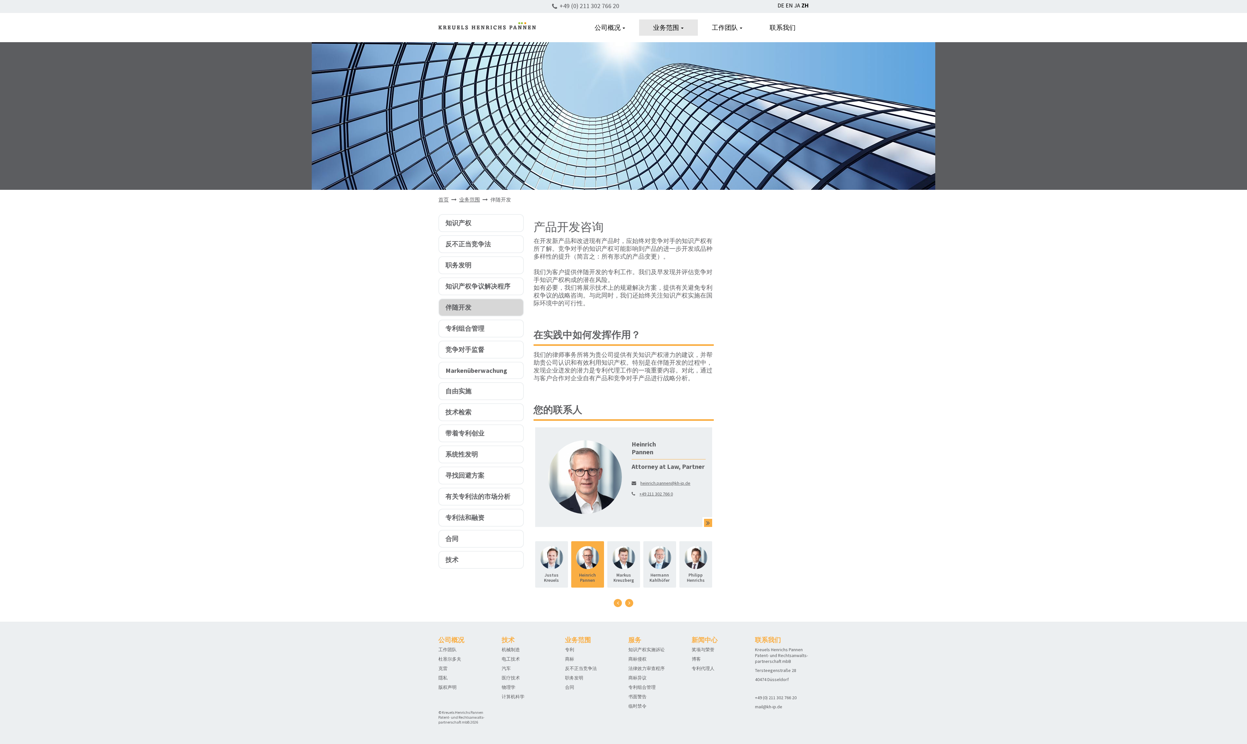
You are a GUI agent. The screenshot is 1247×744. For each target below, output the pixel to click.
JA (797, 5)
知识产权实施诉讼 (646, 650)
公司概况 (608, 27)
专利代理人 (703, 668)
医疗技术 (511, 678)
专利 (569, 650)
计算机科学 (513, 697)
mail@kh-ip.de (768, 707)
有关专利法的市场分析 (478, 496)
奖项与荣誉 (703, 650)
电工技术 (511, 659)
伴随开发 (459, 307)
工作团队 (725, 27)
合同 (452, 538)
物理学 (508, 687)
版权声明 (447, 687)
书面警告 (637, 697)
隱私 (442, 678)
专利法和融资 (465, 517)
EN (789, 5)
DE (780, 5)
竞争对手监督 (465, 349)
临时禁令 (637, 706)
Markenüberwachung (476, 370)
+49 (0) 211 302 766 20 (589, 6)
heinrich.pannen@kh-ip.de (665, 483)
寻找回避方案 (465, 475)
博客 (696, 659)
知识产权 (459, 223)
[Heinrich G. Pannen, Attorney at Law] (708, 523)
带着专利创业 (465, 433)
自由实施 (459, 391)
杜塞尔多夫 (449, 659)
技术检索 (459, 412)
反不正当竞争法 (468, 244)
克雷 (442, 668)
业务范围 (666, 27)
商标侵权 (637, 659)
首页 (443, 199)
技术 (452, 559)
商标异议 (637, 678)
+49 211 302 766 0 (656, 494)
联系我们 (783, 27)
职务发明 (459, 265)
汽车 (506, 668)
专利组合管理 (465, 328)
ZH (805, 5)
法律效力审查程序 (646, 668)
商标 (569, 659)
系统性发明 (462, 454)
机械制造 (511, 650)
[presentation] (618, 603)
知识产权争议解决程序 (478, 286)
